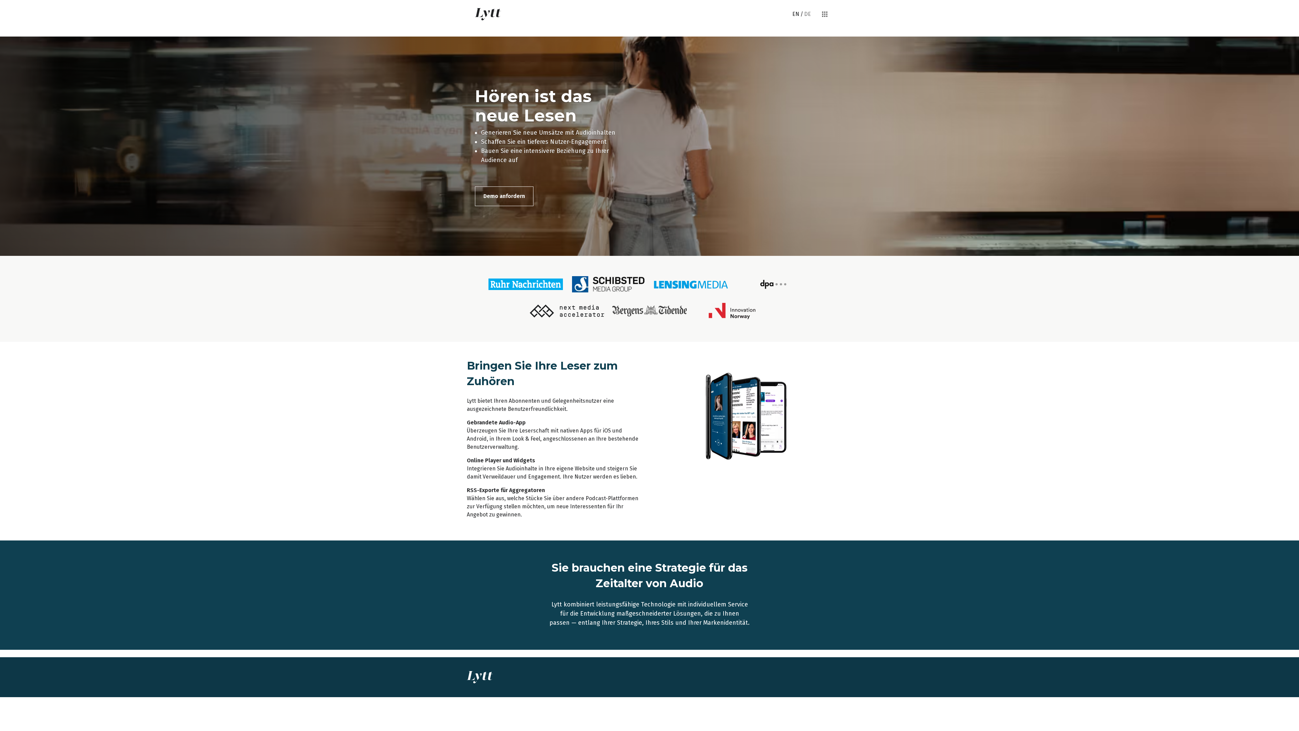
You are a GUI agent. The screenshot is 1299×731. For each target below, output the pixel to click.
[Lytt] (488, 14)
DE (807, 14)
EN (795, 14)
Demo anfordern (504, 196)
